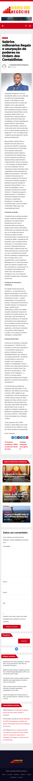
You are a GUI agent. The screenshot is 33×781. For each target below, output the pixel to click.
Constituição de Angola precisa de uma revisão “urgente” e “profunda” (15, 712)
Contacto (20, 777)
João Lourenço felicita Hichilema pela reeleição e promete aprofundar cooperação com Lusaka (14, 688)
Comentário (7, 546)
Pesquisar (6, 635)
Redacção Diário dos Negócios (19, 65)
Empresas (16, 774)
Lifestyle (29, 774)
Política (4, 774)
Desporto (23, 774)
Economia (5, 37)
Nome (5, 582)
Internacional (13, 777)
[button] (26, 26)
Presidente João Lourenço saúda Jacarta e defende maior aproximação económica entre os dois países (16, 680)
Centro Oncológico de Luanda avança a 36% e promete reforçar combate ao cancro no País (16, 696)
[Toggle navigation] (30, 25)
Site (4, 603)
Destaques (7, 471)
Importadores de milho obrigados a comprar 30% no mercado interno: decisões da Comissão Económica (16, 663)
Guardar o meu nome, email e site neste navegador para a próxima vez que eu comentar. (15, 619)
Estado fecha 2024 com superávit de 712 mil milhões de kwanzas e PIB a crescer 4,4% (16, 497)
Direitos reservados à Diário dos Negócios (16, 771)
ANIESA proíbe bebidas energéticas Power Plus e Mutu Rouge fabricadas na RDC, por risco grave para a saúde (16, 671)
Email (5, 592)
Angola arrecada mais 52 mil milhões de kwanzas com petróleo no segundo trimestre (16, 517)
